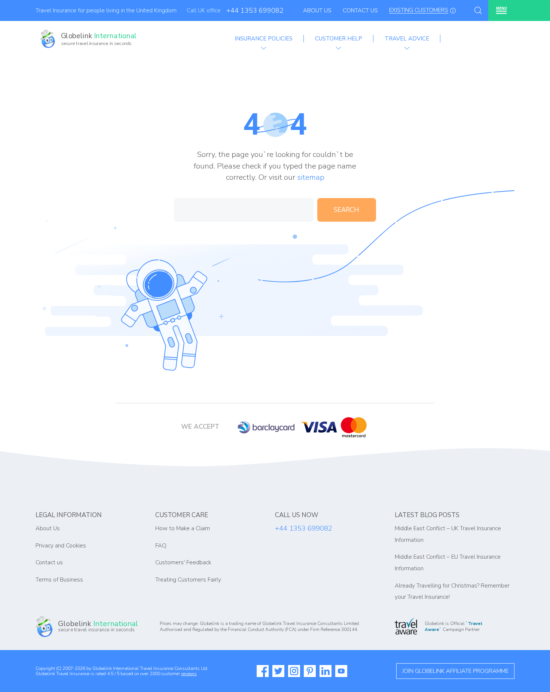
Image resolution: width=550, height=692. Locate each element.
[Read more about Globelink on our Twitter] (278, 671)
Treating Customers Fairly (188, 579)
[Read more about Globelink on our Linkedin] (325, 671)
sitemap (310, 177)
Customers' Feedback (183, 562)
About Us (317, 10)
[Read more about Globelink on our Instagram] (294, 671)
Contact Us (360, 10)
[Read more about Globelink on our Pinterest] (310, 671)
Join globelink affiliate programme (455, 671)
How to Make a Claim (182, 528)
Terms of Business (59, 579)
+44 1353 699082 (255, 10)
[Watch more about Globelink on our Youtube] (341, 671)
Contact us (49, 562)
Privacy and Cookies (61, 545)
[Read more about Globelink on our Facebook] (263, 671)
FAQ (160, 545)
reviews (189, 674)
